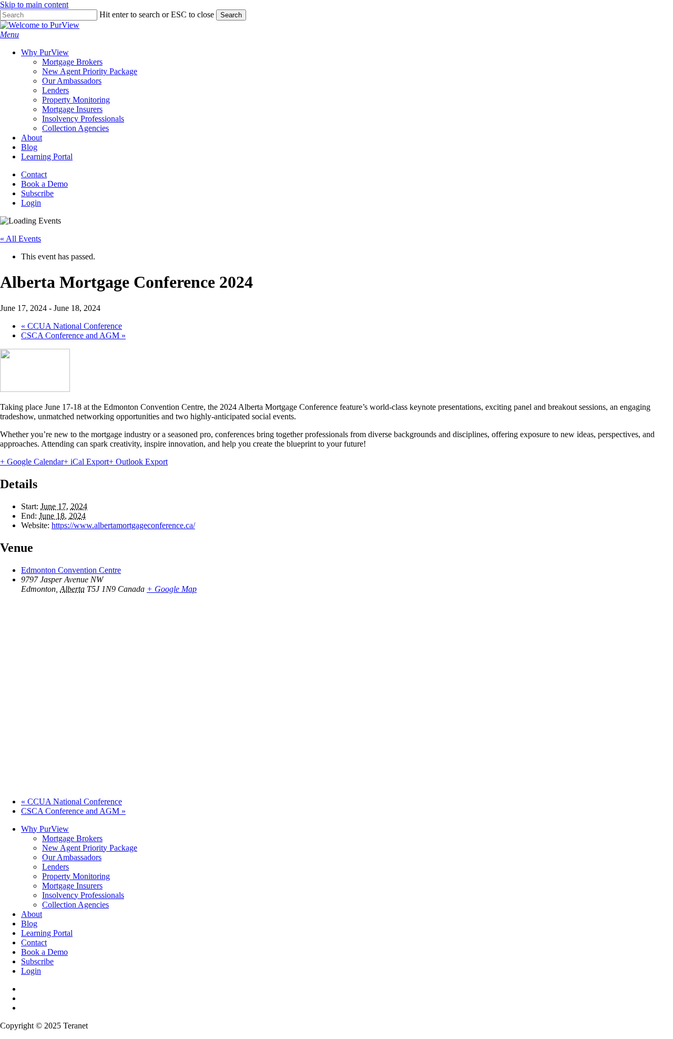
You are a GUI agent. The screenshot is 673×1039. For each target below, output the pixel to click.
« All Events (20, 238)
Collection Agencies (75, 904)
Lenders (55, 866)
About (31, 914)
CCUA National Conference (71, 325)
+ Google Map (172, 588)
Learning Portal (47, 933)
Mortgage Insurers (72, 885)
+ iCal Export (86, 461)
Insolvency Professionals (83, 895)
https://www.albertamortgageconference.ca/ (123, 525)
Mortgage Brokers (72, 838)
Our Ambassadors (71, 857)
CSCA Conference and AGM (73, 335)
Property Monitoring (76, 876)
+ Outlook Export (138, 461)
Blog (29, 923)
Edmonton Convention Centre (71, 570)
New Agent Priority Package (89, 847)
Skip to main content (34, 4)
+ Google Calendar (32, 461)
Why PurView (45, 828)
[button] (9, 34)
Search (231, 15)
